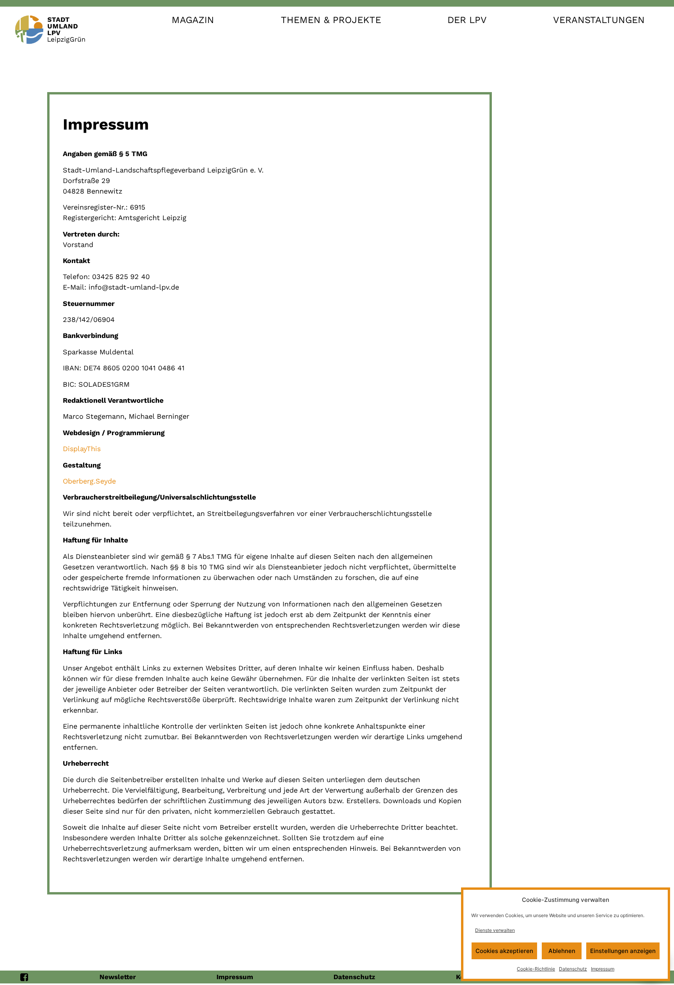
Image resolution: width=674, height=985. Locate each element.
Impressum (602, 969)
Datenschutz (573, 969)
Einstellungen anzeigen (623, 951)
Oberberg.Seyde (89, 481)
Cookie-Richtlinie (536, 969)
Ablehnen (561, 951)
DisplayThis (82, 448)
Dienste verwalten (495, 930)
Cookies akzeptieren (504, 951)
